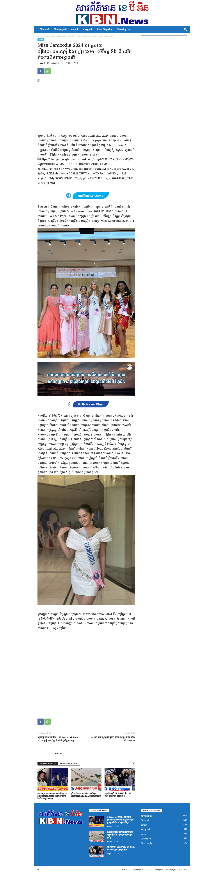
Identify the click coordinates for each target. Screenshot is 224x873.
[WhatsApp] (47, 71)
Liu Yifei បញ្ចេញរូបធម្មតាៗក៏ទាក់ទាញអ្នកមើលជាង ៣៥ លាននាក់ (112, 738)
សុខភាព (144, 834)
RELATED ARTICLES (48, 763)
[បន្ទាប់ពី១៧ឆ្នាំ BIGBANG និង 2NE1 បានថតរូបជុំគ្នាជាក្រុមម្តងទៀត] (120, 779)
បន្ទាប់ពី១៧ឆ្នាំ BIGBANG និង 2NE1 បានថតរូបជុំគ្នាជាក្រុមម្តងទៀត (118, 795)
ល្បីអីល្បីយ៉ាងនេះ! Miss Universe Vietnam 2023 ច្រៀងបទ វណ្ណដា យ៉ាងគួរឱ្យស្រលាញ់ (58, 738)
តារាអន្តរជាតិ (87, 29)
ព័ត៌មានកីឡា (122, 29)
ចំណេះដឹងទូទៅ (103, 29)
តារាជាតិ (74, 29)
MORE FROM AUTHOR (69, 763)
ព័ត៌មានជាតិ (44, 29)
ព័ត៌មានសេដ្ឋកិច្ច (147, 843)
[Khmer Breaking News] (112, 13)
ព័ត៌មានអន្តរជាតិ (60, 29)
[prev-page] (129, 763)
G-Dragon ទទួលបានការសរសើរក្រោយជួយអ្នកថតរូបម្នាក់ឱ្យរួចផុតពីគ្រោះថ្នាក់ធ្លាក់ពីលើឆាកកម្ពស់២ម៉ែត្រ (52, 796)
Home (39, 36)
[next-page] (133, 763)
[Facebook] (40, 71)
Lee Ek (42, 63)
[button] (185, 29)
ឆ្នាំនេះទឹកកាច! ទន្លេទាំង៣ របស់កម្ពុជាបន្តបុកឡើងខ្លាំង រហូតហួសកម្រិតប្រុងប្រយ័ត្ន (86, 795)
